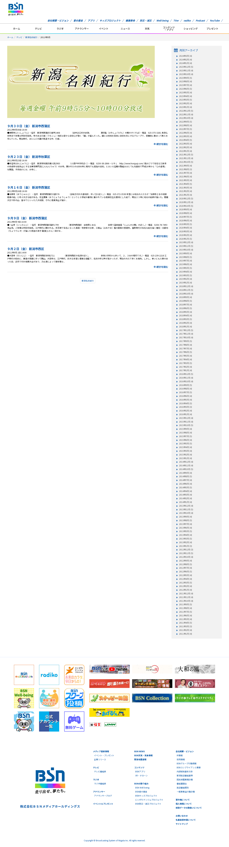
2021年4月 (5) (185, 184)
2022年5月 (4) (185, 136)
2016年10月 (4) (186, 381)
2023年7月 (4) (185, 85)
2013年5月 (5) (185, 531)
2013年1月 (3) (185, 546)
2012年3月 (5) (185, 582)
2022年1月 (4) (185, 151)
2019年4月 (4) (185, 271)
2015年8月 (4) (185, 432)
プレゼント (212, 28)
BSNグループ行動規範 (186, 763)
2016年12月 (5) (186, 374)
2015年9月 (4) (185, 429)
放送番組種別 (183, 787)
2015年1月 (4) (185, 458)
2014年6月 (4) (185, 483)
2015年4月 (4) (185, 447)
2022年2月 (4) (185, 147)
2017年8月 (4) (185, 344)
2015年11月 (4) (186, 421)
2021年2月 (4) (185, 191)
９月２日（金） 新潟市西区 (25, 248)
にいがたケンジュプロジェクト (149, 799)
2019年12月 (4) (186, 242)
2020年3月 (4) (185, 231)
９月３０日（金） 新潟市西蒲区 (28, 126)
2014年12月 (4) (186, 461)
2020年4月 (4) (185, 227)
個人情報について (184, 803)
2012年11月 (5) (186, 553)
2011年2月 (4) (185, 630)
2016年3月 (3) (185, 407)
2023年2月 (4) (185, 103)
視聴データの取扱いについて (189, 807)
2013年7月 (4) (185, 524)
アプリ (91, 20)
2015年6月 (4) (185, 440)
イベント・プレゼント (104, 755)
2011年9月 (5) (185, 604)
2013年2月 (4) (185, 542)
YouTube (215, 20)
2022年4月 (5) (185, 140)
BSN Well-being (142, 787)
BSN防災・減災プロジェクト (148, 803)
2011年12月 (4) (186, 593)
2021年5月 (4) (185, 180)
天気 (147, 28)
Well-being (162, 20)
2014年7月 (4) (185, 480)
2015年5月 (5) (185, 443)
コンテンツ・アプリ (169, 28)
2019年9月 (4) (185, 253)
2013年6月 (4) (185, 527)
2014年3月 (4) (185, 494)
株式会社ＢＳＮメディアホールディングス (50, 806)
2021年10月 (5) (186, 162)
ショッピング (191, 28)
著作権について (183, 799)
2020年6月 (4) (185, 220)
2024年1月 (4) (185, 63)
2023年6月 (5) (185, 88)
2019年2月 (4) (185, 279)
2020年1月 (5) (185, 238)
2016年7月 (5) (185, 392)
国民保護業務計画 (185, 779)
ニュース (125, 28)
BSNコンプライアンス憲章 (189, 767)
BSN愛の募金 (141, 791)
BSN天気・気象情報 (143, 755)
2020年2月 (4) (185, 235)
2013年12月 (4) (186, 505)
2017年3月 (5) (185, 363)
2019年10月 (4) (186, 249)
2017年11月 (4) (186, 333)
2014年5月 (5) (185, 487)
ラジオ (60, 28)
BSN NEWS (139, 751)
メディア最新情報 (101, 751)
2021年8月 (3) (185, 169)
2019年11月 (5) (186, 246)
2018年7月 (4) (185, 304)
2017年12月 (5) (186, 330)
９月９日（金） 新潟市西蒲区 (27, 218)
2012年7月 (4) (185, 567)
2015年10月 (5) (186, 425)
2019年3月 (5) (185, 275)
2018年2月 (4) (185, 322)
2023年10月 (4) (186, 74)
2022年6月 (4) (185, 132)
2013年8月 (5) (185, 520)
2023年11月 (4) (186, 70)
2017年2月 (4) (185, 366)
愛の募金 (78, 20)
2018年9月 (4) (185, 297)
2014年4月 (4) (185, 491)
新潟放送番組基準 (185, 775)
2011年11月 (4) (186, 597)
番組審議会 (182, 783)
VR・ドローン (141, 775)
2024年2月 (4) (185, 59)
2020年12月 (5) (186, 198)
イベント (103, 28)
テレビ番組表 (100, 771)
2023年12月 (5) (186, 66)
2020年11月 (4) (186, 202)
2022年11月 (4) (186, 114)
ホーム (16, 28)
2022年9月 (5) (185, 121)
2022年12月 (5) (186, 110)
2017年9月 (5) (185, 341)
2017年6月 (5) (185, 352)
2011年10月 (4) (186, 601)
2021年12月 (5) (186, 154)
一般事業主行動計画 (186, 791)
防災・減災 (146, 20)
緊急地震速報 (140, 759)
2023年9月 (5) (185, 78)
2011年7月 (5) (185, 611)
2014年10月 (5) (186, 469)
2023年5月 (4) (185, 92)
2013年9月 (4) (185, 516)
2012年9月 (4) (185, 560)
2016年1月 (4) (185, 414)
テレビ (38, 28)
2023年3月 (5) (185, 99)
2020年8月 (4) (185, 213)
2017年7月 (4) (185, 348)
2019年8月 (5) (185, 257)
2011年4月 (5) (185, 622)
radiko (187, 20)
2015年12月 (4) (186, 418)
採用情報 (181, 759)
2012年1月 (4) (185, 589)
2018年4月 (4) (185, 315)
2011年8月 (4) (185, 608)
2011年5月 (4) (185, 619)
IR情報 (180, 755)
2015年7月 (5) (185, 436)
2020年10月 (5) (186, 206)
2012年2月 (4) (185, 586)
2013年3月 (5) (185, 538)
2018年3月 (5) (185, 319)
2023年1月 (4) (185, 107)
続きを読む (162, 144)
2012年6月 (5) (185, 571)
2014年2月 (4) (185, 498)
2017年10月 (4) (186, 337)
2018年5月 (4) (185, 312)
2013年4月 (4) (185, 535)
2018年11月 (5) (186, 290)
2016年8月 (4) (185, 388)
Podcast (200, 20)
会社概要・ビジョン (58, 20)
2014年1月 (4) (185, 502)
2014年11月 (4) (186, 465)
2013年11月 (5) (186, 509)
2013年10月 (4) (186, 513)
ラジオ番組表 (100, 783)
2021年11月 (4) (186, 158)
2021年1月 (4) (185, 194)
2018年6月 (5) (185, 308)
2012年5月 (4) (185, 575)
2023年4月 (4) (185, 96)
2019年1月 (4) (185, 282)
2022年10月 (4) (186, 118)
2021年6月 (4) (185, 176)
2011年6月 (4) (185, 615)
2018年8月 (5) (185, 301)
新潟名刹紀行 (31, 37)
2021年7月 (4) (185, 172)
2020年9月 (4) (185, 209)
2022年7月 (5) (185, 129)
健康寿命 (130, 20)
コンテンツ (139, 767)
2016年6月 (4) (185, 396)
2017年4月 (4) (185, 359)
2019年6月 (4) (185, 264)
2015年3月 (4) (185, 451)
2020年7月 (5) (185, 216)
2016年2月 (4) (185, 410)
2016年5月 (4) (185, 399)
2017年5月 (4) (185, 355)
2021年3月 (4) (185, 187)
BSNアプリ (140, 771)
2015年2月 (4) (185, 454)
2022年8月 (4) (185, 125)
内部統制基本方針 (185, 771)
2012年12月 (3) (186, 549)
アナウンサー (82, 28)
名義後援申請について (186, 819)
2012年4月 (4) (185, 579)
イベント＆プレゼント (103, 803)
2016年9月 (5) (185, 385)
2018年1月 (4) (185, 326)
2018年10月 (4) (186, 293)
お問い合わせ (182, 815)
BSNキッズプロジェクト (146, 795)
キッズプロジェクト (110, 20)
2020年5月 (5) (185, 224)
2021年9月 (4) (185, 165)
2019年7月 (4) (185, 260)
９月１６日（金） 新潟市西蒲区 (28, 187)
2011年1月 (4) (185, 633)
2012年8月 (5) (185, 564)
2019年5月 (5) (185, 268)
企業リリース (100, 759)
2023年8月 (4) (185, 81)
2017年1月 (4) (185, 370)
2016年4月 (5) (185, 403)
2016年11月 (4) (186, 377)
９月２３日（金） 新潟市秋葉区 (28, 156)
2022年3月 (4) (185, 143)
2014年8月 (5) (185, 476)
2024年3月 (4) (185, 56)
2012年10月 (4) (186, 557)
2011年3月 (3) (185, 626)
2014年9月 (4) (185, 472)
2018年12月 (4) (186, 286)
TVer (176, 20)
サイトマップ (182, 823)
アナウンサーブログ (103, 795)
